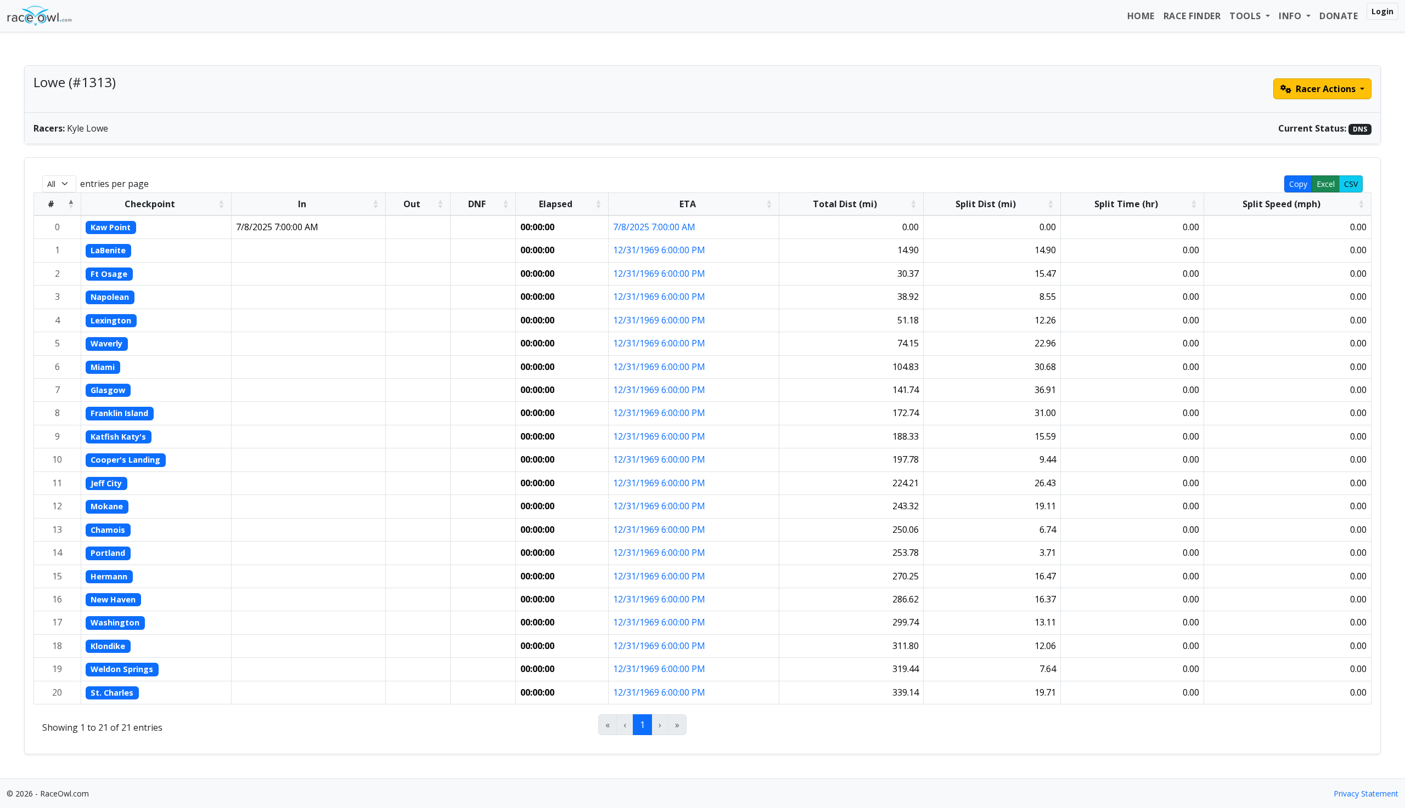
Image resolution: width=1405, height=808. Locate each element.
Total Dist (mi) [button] (845, 204)
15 (57, 576)
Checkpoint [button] (150, 204)
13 (57, 530)
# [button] (51, 204)
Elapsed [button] (555, 204)
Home (1141, 16)
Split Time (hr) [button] (1126, 204)
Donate (1338, 16)
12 (57, 506)
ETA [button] (687, 204)
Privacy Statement (1366, 793)
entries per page (114, 184)
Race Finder (1192, 16)
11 (57, 483)
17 (57, 622)
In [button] (302, 204)
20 (57, 692)
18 (57, 646)
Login (1382, 11)
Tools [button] (1246, 16)
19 (57, 669)
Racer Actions (1326, 89)
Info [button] (1291, 16)
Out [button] (411, 204)
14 (57, 553)
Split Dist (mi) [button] (986, 204)
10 (57, 459)
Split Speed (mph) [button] (1281, 204)
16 (57, 599)
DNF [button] (477, 204)
